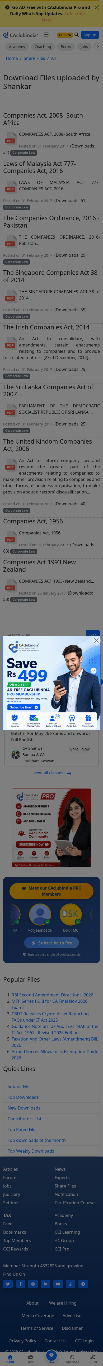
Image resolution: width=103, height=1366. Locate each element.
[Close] (96, 640)
